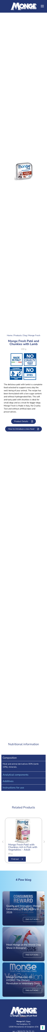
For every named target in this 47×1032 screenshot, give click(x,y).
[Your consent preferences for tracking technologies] (42, 1027)
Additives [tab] (8, 781)
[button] (42, 6)
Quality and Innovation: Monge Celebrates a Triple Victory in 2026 (23, 909)
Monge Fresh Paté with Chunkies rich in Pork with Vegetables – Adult (22, 847)
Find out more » (32, 919)
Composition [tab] (10, 757)
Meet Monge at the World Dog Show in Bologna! (23, 946)
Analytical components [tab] (15, 774)
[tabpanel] (23, 766)
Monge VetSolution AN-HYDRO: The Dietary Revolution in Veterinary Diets (23, 980)
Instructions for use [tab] (13, 787)
